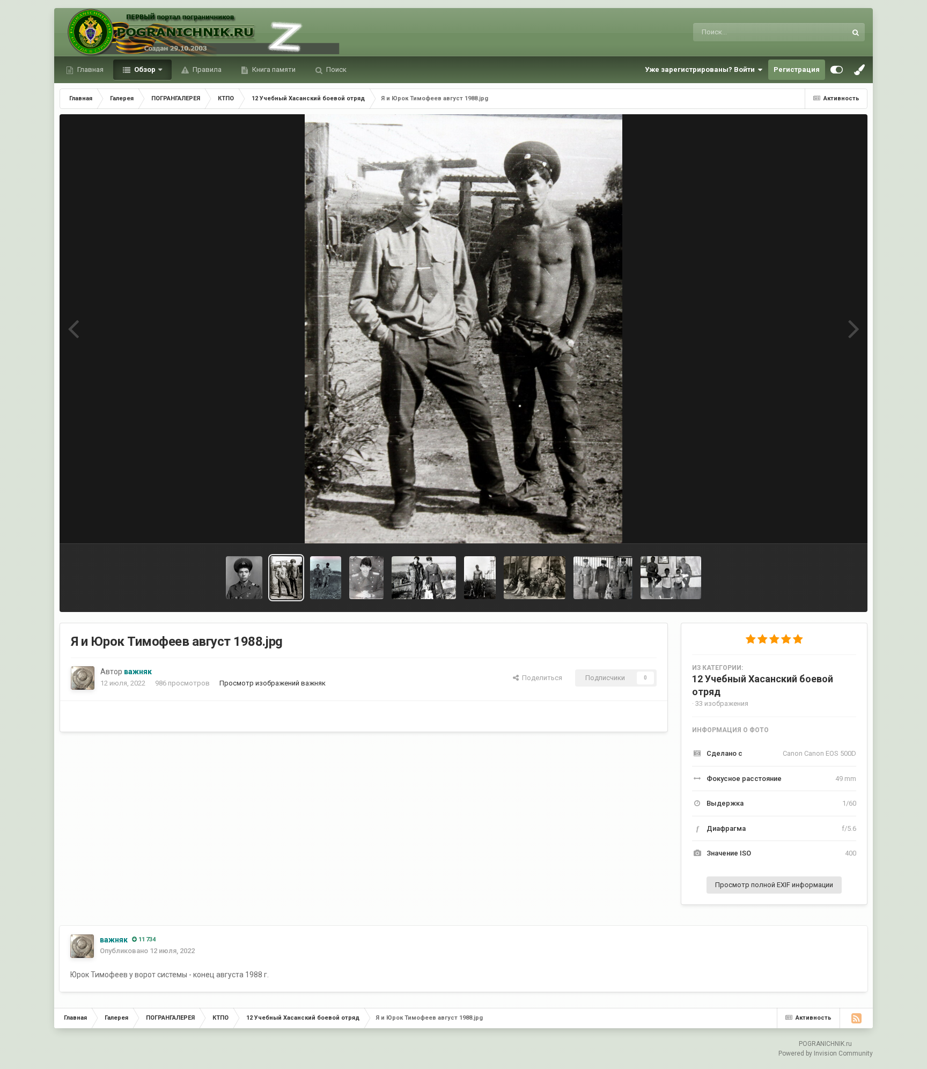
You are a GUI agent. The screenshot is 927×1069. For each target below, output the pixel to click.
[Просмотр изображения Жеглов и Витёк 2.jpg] (424, 577)
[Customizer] (836, 70)
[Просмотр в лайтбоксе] (464, 328)
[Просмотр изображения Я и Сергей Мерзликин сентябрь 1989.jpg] (325, 577)
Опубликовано (147, 951)
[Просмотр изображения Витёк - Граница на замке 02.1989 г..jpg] (602, 577)
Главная (90, 69)
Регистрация (797, 69)
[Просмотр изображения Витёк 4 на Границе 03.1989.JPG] (534, 577)
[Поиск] (856, 32)
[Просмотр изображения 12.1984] (244, 577)
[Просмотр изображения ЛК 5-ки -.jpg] (366, 577)
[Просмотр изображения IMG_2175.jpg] (671, 577)
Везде (822, 32)
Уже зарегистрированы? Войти (701, 69)
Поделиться (540, 678)
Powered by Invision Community (825, 1053)
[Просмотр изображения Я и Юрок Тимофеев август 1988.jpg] (286, 577)
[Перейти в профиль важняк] (82, 678)
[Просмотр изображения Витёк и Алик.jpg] (479, 577)
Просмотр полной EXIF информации (774, 885)
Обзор (144, 69)
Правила (206, 69)
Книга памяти (273, 69)
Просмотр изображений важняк (272, 683)
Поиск (336, 69)
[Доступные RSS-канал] (856, 1018)
